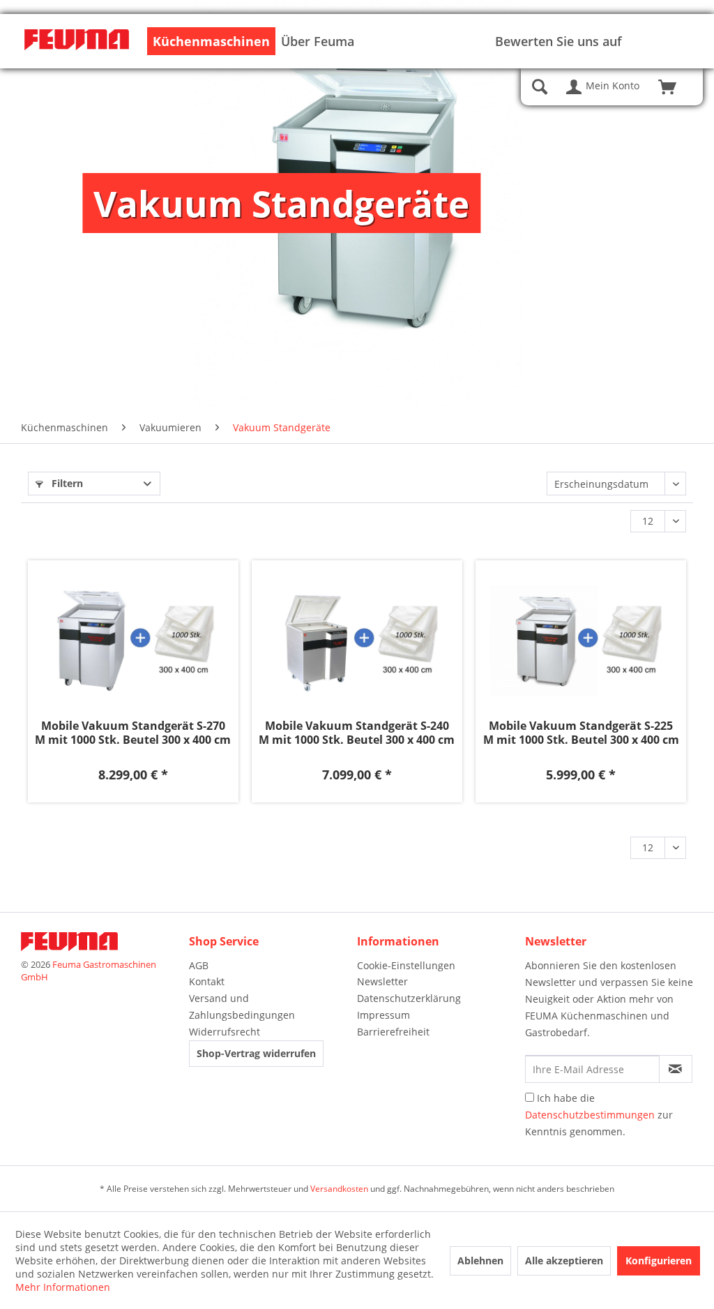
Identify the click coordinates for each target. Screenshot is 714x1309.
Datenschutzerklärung (409, 998)
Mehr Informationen (62, 1287)
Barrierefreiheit (393, 1031)
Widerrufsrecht (224, 1031)
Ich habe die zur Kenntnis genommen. (599, 1114)
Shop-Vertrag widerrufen (256, 1053)
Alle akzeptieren (564, 1260)
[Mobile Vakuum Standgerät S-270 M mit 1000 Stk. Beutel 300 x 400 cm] (133, 641)
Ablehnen (480, 1260)
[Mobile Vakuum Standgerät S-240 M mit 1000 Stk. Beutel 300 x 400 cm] (357, 641)
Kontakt (207, 981)
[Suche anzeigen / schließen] (539, 87)
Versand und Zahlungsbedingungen (242, 1007)
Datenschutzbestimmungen (590, 1114)
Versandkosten (339, 1189)
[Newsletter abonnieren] (675, 1069)
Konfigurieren (658, 1260)
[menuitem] (211, 41)
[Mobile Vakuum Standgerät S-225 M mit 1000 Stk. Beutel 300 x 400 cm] (581, 641)
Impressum (383, 1015)
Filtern (66, 483)
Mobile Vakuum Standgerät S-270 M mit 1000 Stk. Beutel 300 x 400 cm (133, 733)
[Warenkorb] (673, 87)
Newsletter (382, 981)
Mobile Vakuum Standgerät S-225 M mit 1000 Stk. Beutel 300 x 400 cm (581, 733)
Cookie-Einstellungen (406, 965)
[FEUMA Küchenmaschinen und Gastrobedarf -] (76, 42)
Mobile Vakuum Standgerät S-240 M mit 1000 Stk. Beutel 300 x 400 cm (357, 733)
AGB (198, 965)
